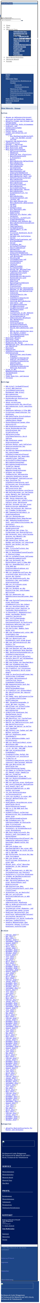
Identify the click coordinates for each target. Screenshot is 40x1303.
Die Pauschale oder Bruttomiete (18, 210)
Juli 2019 (10, 956)
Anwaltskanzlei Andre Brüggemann (19, 124)
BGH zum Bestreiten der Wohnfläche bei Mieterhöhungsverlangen (15, 766)
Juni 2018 (10, 973)
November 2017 (11, 985)
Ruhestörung (10, 349)
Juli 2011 (10, 1105)
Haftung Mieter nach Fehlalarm (18, 444)
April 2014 (10, 1055)
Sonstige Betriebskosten (20, 301)
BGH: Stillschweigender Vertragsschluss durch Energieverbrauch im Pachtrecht (19, 620)
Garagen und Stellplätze (20, 236)
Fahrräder (14, 224)
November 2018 (11, 968)
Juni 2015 (10, 1031)
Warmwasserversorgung (19, 326)
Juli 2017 (10, 991)
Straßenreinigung (17, 306)
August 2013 (10, 1068)
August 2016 (10, 1008)
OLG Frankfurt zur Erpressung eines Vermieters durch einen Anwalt (18, 670)
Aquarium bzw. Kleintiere (20, 154)
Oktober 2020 (11, 940)
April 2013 (10, 1073)
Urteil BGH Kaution (14, 388)
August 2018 (10, 971)
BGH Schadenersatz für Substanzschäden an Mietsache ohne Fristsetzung (18, 822)
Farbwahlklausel (16, 228)
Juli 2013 (10, 1070)
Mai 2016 (9, 1013)
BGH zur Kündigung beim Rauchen (19, 650)
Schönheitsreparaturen (19, 298)
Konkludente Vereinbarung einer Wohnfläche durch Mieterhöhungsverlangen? (19, 804)
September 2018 (12, 970)
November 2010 (11, 1118)
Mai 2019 (9, 960)
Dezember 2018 (11, 966)
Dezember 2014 (11, 1041)
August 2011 (10, 1103)
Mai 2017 (9, 995)
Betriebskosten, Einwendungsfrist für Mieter (19, 192)
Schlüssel (14, 293)
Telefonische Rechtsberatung (11, 1208)
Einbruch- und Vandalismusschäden (14, 127)
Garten (12, 238)
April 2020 (10, 946)
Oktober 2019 (11, 953)
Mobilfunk (14, 281)
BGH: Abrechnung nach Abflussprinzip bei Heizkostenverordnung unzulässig (19, 488)
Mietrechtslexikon (7, 1174)
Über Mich (5, 1183)
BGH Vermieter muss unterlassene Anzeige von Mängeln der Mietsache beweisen (19, 536)
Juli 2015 (10, 1030)
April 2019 (10, 961)
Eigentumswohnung (17, 219)
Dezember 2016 (11, 1003)
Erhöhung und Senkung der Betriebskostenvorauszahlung (22, 222)
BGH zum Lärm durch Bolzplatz (18, 656)
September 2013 (12, 1066)
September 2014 (12, 1046)
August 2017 (10, 990)
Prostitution (15, 286)
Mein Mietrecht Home (14, 148)
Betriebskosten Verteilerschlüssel (18, 183)
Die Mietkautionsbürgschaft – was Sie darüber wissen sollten (21, 137)
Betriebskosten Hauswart (20, 174)
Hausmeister (15, 249)
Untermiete (14, 321)
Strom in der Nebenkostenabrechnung (15, 370)
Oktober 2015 (11, 1025)
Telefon (9, 374)
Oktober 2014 (11, 1045)
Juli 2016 (10, 1010)
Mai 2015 (9, 1033)
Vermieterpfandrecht (18, 324)
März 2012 (10, 1091)
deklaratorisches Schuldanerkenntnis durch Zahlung (16, 436)
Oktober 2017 (11, 986)
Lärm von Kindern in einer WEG (18, 796)
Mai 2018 (9, 975)
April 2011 (10, 1110)
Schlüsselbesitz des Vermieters (18, 295)
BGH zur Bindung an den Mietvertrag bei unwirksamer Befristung (18, 590)
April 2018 (10, 976)
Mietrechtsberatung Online (17, 341)
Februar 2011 (11, 1113)
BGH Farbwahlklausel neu (16, 496)
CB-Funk (13, 206)
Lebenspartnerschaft (18, 273)
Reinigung (10, 348)
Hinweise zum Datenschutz (16, 141)
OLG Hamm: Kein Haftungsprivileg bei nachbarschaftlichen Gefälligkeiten (19, 698)
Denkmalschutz (16, 208)
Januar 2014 (10, 1060)
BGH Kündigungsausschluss (16, 426)
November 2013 (11, 1063)
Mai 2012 (9, 1088)
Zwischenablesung (17, 336)
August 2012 (10, 1085)
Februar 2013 (11, 1076)
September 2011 (12, 1101)
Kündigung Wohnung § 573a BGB (18, 410)
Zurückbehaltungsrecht (19, 334)
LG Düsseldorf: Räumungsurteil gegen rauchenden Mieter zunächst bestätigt (18, 614)
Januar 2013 (10, 1078)
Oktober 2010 (11, 1120)
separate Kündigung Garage (17, 476)
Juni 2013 (10, 1071)
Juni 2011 (10, 1106)
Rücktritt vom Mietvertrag (21, 291)
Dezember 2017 (11, 983)
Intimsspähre (15, 263)
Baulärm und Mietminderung (17, 720)
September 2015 (12, 1026)
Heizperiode (15, 258)
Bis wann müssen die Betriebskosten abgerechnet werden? (21, 202)
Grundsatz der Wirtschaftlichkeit (18, 245)
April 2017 (10, 996)
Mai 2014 (9, 1053)
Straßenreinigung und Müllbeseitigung (19, 308)
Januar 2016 (10, 1020)
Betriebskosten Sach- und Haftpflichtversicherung (20, 177)
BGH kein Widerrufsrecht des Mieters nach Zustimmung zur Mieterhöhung (18, 834)
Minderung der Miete (14, 343)
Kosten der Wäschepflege (20, 269)
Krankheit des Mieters (19, 271)
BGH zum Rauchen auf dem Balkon (19, 648)
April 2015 (10, 1035)
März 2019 (10, 963)
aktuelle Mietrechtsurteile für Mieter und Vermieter (19, 1129)
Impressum (5, 1234)
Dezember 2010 (11, 1116)
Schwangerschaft (16, 299)
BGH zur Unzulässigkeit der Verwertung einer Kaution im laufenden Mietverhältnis (18, 608)
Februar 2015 (11, 1038)
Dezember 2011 (11, 1096)
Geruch (12, 243)
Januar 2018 (10, 981)
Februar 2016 (11, 1018)
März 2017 (10, 998)
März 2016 (10, 1016)
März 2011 (10, 1111)
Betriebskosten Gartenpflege (16, 167)
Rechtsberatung (7, 1196)
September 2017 (12, 988)
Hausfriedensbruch (17, 248)
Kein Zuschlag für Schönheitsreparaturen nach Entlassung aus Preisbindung (18, 482)
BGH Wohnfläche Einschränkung (18, 416)
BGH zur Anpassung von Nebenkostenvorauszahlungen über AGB (19, 596)
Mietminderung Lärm (18, 278)
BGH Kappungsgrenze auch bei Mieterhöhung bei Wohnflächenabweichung (18, 686)
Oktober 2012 (11, 1081)
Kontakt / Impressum (14, 144)
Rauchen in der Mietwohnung (21, 289)
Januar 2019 (10, 965)
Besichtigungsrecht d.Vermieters (18, 157)
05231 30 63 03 (9, 1226)
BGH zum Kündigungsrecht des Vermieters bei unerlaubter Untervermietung (18, 580)
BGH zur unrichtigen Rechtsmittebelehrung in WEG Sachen (18, 896)
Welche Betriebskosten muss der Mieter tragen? (21, 332)
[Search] (22, 20)
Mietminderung (16, 274)
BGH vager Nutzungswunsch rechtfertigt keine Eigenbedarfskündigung (16, 680)
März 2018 (10, 978)
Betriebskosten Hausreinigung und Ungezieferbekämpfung (19, 171)
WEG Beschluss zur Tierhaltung (18, 718)
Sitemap (4, 1239)
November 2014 (11, 1043)
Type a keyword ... (6, 18)
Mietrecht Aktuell (13, 338)
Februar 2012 (11, 1093)
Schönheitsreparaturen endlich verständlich (19, 358)
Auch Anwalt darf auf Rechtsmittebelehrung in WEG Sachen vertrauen (18, 788)
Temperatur (14, 311)
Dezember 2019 (11, 950)
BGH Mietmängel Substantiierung (19, 478)
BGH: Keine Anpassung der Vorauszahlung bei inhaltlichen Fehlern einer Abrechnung (19, 500)
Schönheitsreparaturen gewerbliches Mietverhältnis (19, 362)
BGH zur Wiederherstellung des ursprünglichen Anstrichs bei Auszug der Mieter (18, 574)
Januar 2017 (10, 1001)
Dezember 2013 (11, 1061)
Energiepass (10, 129)
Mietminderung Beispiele (20, 276)
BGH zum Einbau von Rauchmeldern (19, 662)
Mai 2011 (9, 1108)
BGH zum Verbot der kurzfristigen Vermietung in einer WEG (18, 860)
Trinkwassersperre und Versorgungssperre (19, 315)
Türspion (9, 378)
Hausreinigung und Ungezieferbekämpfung (19, 252)
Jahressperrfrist (13, 143)
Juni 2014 (10, 1051)
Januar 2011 (10, 1115)
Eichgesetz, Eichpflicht (20, 218)
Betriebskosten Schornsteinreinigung (19, 180)
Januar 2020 (10, 948)
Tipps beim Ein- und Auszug (17, 376)
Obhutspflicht (16, 284)
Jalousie (13, 264)
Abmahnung (14, 153)
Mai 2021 (9, 936)
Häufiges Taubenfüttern (15, 920)
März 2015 (10, 1036)
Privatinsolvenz (7, 1205)
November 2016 (11, 1005)
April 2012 (10, 1090)
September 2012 (12, 1083)
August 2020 (10, 943)
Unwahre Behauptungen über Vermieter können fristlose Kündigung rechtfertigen (17, 924)
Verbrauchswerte (16, 323)
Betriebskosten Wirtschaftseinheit (18, 187)
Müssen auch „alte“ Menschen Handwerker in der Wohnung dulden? (18, 866)
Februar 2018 (11, 980)
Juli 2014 (10, 1050)
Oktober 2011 (11, 1100)
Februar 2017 (11, 1000)
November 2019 (11, 951)
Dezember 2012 (11, 1080)
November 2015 (11, 1023)
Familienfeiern (16, 226)
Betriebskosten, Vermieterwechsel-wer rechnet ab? (19, 197)
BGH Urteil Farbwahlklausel (17, 386)
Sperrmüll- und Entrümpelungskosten (18, 303)
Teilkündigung (11, 373)
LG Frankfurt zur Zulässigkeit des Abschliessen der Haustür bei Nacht (18, 692)
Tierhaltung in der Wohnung (21, 313)
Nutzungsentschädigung (19, 283)
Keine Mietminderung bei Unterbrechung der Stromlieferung (16, 430)
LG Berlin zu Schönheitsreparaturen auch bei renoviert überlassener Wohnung (19, 760)
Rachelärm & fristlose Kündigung (19, 874)
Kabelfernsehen (16, 266)
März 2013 (10, 1075)
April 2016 (10, 1015)
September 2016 (12, 1006)
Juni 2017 (10, 993)
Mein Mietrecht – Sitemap (16, 146)
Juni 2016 (10, 1011)
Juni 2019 (10, 958)
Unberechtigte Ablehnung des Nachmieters (20, 318)
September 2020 (12, 941)
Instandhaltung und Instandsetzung (18, 260)
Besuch (12, 159)
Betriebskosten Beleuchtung (21, 161)
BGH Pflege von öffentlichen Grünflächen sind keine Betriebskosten (18, 708)
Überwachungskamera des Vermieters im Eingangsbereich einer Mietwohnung (18, 828)
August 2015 (10, 1028)
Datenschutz (6, 1237)
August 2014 (10, 1048)
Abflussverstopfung (18, 151)
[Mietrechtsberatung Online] (17, 1144)
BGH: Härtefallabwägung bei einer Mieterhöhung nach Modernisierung (17, 882)
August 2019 (10, 955)
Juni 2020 (10, 945)
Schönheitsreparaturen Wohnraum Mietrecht (19, 367)
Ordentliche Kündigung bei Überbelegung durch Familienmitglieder (17, 714)
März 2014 (10, 1056)
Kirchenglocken (16, 268)
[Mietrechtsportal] (11, 10)
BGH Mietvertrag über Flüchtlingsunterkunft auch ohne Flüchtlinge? (19, 888)
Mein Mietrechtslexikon (15, 149)
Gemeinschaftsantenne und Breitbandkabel (20, 240)
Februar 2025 (11, 935)
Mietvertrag (15, 279)
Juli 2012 (10, 1086)
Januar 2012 (10, 1095)
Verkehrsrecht (6, 1202)
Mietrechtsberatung (8, 1172)
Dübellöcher (15, 213)
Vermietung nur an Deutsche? (18, 892)
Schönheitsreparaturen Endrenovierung (15, 352)
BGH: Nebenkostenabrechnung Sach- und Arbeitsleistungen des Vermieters (19, 522)
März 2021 (10, 938)
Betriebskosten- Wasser (20, 189)
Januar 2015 (10, 1040)
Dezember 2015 (11, 1021)
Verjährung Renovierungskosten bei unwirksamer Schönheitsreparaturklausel (18, 452)
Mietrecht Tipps (12, 339)
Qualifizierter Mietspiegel (21, 288)
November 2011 (11, 1098)
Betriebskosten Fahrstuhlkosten (16, 163)
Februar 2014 (11, 1058)
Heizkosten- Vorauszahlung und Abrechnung (21, 255)
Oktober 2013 (11, 1065)
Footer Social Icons (14, 131)
